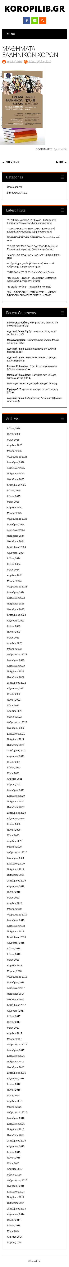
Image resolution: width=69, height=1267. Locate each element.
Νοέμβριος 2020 (15, 801)
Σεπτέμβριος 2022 (16, 682)
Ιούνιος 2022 (14, 699)
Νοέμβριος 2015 (15, 1129)
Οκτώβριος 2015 (15, 1135)
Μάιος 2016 (13, 1095)
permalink (60, 149)
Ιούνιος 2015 (14, 1157)
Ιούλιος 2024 (14, 558)
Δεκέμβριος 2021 (16, 733)
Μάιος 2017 (13, 1027)
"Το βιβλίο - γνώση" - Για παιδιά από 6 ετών (29, 286)
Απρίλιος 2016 (14, 1101)
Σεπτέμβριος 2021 (16, 750)
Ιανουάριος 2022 (16, 728)
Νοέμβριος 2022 (15, 671)
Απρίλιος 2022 (14, 711)
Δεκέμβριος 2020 (16, 796)
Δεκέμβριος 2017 (16, 988)
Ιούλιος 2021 (14, 762)
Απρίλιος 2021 (14, 779)
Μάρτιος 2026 (14, 451)
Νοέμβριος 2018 (15, 931)
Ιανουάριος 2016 (16, 1118)
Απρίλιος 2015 (14, 1169)
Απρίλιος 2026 (14, 445)
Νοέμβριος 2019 (15, 869)
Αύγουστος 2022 (16, 688)
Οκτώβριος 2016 (15, 1067)
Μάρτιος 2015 (14, 1174)
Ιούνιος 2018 (14, 954)
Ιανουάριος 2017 (16, 1050)
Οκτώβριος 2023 (15, 609)
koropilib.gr (34, 8)
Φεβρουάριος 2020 (17, 852)
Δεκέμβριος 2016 (16, 1056)
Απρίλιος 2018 (14, 965)
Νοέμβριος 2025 (15, 473)
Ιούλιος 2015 (14, 1152)
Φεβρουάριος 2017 (17, 1044)
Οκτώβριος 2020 (15, 807)
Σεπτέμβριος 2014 (16, 1208)
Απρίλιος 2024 (14, 575)
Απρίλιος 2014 (14, 1236)
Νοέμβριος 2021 (15, 739)
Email (34, 20)
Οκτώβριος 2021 (15, 745)
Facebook (26, 20)
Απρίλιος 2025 (14, 507)
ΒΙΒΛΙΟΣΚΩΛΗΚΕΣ (17, 192)
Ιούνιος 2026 (14, 434)
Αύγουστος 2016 (16, 1078)
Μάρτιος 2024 (14, 581)
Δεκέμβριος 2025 (16, 468)
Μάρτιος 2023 (14, 649)
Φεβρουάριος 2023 (17, 654)
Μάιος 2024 (13, 569)
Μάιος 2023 (13, 637)
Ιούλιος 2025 (14, 490)
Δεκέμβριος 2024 (16, 530)
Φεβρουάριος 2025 (17, 519)
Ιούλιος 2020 (14, 824)
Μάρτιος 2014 (14, 1242)
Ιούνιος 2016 (14, 1090)
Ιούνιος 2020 (14, 830)
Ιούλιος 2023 (14, 626)
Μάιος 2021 (13, 773)
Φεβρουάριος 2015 (17, 1180)
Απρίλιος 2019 (14, 903)
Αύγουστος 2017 (16, 1010)
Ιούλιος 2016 (14, 1084)
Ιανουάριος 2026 (16, 462)
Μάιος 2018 (13, 959)
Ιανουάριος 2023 (16, 660)
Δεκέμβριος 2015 (16, 1124)
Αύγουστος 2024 (16, 553)
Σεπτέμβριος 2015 (16, 1140)
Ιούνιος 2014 (14, 1225)
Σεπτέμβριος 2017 (16, 1005)
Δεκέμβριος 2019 (16, 863)
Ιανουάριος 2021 (16, 790)
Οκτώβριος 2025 (15, 479)
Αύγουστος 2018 (16, 943)
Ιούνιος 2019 (14, 892)
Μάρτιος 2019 (14, 909)
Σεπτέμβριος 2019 (16, 880)
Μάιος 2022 (13, 705)
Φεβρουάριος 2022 (17, 722)
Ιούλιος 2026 (14, 428)
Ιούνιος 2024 (14, 564)
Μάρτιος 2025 (14, 513)
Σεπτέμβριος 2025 (16, 485)
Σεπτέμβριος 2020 (16, 813)
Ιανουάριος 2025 (16, 524)
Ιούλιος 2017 (14, 1016)
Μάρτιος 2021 (14, 784)
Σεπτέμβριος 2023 (16, 615)
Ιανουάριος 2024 (16, 592)
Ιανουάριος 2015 (16, 1186)
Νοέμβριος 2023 (15, 603)
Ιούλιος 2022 (14, 694)
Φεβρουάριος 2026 (17, 456)
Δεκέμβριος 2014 (16, 1191)
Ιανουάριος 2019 (16, 920)
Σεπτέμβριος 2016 (16, 1073)
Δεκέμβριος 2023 (16, 598)
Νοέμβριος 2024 (15, 536)
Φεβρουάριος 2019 (17, 914)
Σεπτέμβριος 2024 (16, 547)
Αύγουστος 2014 (16, 1214)
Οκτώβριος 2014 (15, 1203)
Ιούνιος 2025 (14, 496)
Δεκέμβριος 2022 (16, 666)
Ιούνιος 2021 (14, 767)
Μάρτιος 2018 (14, 971)
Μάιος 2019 (13, 897)
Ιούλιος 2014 (14, 1220)
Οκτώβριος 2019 (15, 875)
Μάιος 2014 (13, 1231)
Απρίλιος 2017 (14, 1033)
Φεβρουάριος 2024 (17, 586)
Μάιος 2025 (13, 502)
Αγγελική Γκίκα (14, 61)
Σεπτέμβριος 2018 (16, 937)
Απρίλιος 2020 (14, 841)
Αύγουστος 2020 (16, 818)
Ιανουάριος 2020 (16, 858)
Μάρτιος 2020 (14, 847)
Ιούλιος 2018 (14, 948)
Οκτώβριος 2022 (15, 677)
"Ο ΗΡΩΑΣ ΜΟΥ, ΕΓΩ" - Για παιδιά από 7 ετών (30, 272)
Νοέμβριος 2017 (15, 993)
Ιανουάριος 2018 (16, 982)
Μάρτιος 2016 (14, 1107)
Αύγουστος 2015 (16, 1146)
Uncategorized (14, 187)
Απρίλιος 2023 (14, 643)
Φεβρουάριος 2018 (17, 976)
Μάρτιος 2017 (14, 1039)
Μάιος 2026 (13, 439)
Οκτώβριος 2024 (15, 541)
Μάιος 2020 (13, 835)
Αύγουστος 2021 (16, 756)
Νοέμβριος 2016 (15, 1061)
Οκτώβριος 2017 (15, 999)
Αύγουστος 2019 (16, 886)
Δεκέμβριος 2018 (16, 926)
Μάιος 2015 (13, 1163)
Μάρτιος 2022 (14, 716)
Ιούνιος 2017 (14, 1022)
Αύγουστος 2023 (16, 620)
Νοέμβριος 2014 (15, 1197)
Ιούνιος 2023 (14, 632)
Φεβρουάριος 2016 (17, 1112)
